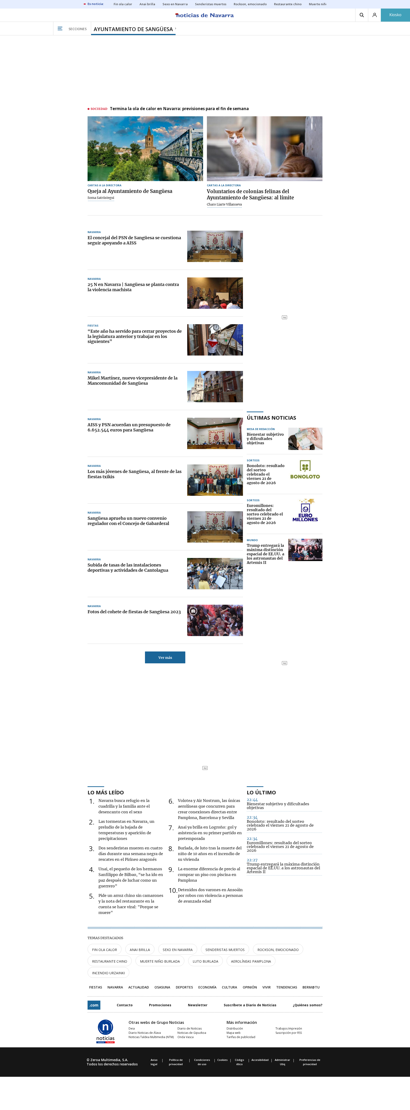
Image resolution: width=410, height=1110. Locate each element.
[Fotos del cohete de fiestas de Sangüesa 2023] (215, 620)
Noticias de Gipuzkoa (191, 1033)
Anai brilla (140, 949)
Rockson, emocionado (278, 949)
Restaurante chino (109, 961)
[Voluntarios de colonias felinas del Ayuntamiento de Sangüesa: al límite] (264, 148)
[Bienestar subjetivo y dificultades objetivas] (305, 439)
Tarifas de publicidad (241, 1037)
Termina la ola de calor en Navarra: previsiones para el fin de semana (179, 109)
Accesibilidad (260, 1060)
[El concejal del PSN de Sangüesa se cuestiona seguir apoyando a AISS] (215, 246)
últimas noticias (271, 417)
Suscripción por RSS (288, 1033)
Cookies (222, 1060)
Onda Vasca (185, 1037)
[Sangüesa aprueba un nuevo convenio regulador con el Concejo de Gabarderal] (215, 527)
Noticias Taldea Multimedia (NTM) (151, 1037)
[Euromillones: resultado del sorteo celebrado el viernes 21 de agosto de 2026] (305, 514)
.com (93, 1005)
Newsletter (197, 1005)
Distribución (235, 1028)
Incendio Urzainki (108, 973)
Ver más (165, 658)
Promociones (160, 1005)
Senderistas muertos (225, 949)
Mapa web (234, 1033)
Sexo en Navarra (178, 949)
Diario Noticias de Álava (145, 1033)
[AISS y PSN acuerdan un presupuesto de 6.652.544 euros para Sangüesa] (215, 433)
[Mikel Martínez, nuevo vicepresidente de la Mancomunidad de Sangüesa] (215, 386)
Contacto (125, 1005)
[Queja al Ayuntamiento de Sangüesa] (145, 148)
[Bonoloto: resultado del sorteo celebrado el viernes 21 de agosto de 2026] (305, 474)
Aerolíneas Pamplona (251, 961)
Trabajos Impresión (288, 1028)
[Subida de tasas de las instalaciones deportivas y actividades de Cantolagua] (215, 573)
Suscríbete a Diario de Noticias (250, 1005)
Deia (132, 1028)
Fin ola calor (104, 949)
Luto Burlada (205, 961)
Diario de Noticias (189, 1028)
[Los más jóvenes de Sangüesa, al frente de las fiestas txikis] (215, 480)
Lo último (261, 792)
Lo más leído (106, 792)
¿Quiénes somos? (307, 1005)
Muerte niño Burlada (160, 961)
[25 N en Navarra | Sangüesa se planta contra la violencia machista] (215, 293)
